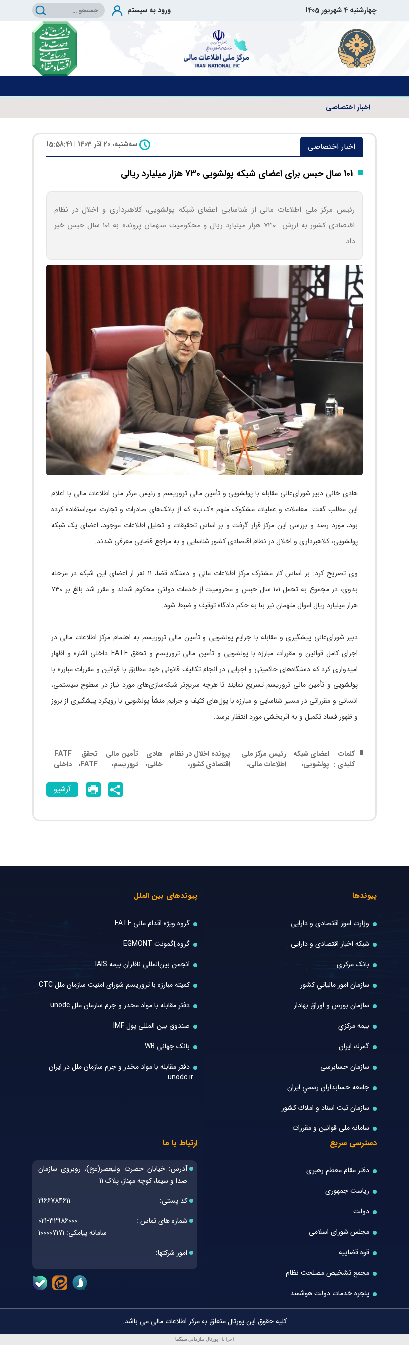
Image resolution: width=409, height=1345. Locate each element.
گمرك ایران (354, 1046)
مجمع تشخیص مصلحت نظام (327, 1273)
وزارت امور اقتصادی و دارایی (330, 923)
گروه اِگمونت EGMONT (156, 944)
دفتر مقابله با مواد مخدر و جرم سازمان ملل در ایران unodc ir (121, 1072)
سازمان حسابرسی (344, 1067)
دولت (361, 1211)
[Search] (41, 10)
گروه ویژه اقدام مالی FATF (152, 923)
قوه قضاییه (354, 1252)
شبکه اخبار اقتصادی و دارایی (330, 944)
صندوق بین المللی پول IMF (151, 1026)
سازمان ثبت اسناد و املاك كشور (325, 1108)
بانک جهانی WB (167, 1046)
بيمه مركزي (353, 1026)
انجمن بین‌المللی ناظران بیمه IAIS (142, 964)
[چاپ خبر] (93, 789)
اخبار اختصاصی (348, 107)
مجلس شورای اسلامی (339, 1232)
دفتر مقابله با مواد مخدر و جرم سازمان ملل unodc (120, 1005)
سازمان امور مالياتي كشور (334, 985)
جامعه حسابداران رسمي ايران (328, 1087)
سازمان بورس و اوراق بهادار (331, 1005)
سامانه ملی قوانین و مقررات (330, 1128)
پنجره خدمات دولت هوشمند (329, 1293)
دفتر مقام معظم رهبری (337, 1170)
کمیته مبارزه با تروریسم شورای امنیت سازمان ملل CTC (114, 985)
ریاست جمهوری (347, 1191)
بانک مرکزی (353, 964)
